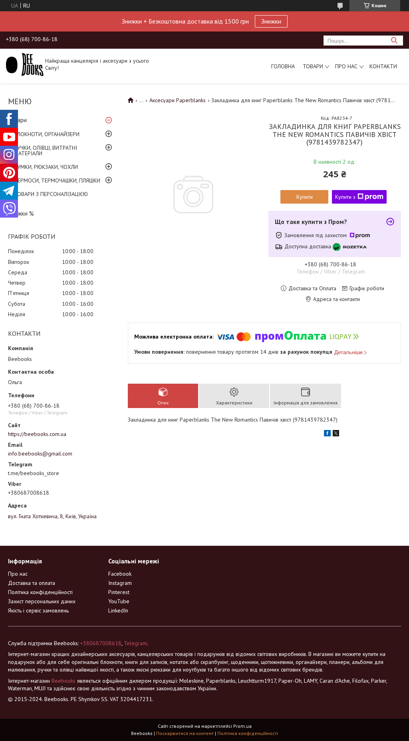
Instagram (120, 582)
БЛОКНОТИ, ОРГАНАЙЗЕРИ (46, 134)
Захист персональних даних (41, 601)
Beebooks (63, 680)
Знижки (271, 21)
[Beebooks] (25, 63)
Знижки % (21, 213)
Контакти (383, 66)
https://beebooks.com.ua (37, 434)
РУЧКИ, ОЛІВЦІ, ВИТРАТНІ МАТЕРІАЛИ (45, 150)
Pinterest (118, 592)
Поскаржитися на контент (185, 733)
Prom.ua (242, 726)
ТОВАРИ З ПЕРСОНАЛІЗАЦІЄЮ (51, 194)
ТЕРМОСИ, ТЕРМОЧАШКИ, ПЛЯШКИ (57, 180)
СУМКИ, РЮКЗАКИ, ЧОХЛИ (46, 166)
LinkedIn (118, 610)
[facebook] (327, 434)
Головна (283, 66)
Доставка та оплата (31, 582)
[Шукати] (394, 41)
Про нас (346, 66)
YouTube (118, 601)
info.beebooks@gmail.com (40, 453)
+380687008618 (100, 643)
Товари (313, 66)
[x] (336, 434)
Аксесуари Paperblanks (177, 100)
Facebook (119, 573)
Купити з (345, 196)
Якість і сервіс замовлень (38, 610)
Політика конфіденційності (40, 592)
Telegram (135, 643)
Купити (304, 196)
